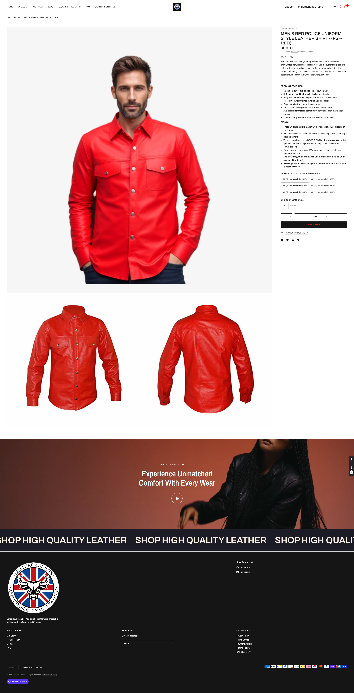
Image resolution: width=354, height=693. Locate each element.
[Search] (340, 7)
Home (9, 18)
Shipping (294, 51)
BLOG (50, 7)
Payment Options (244, 644)
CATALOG (22, 7)
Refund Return (13, 640)
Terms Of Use (242, 640)
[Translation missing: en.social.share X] (288, 240)
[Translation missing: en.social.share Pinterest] (293, 240)
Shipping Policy (243, 652)
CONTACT (38, 7)
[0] (345, 7)
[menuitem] (11, 7)
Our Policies (243, 630)
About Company (15, 630)
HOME (10, 7)
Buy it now (314, 225)
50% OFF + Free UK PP (69, 7)
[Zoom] (266, 33)
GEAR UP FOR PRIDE (105, 7)
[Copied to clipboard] (299, 240)
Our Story (11, 636)
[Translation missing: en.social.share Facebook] (282, 240)
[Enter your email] (172, 643)
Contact (10, 644)
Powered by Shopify (49, 675)
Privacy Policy (242, 636)
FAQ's (88, 7)
